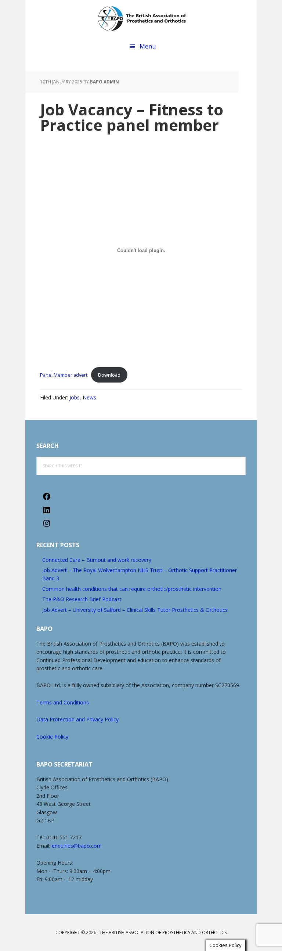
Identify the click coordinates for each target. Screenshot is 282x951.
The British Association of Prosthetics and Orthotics (142, 18)
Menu (148, 46)
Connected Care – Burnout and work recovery (96, 559)
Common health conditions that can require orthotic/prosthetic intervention (131, 588)
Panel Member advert (63, 375)
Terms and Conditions (62, 702)
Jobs (74, 397)
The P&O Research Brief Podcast (82, 599)
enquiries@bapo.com (77, 845)
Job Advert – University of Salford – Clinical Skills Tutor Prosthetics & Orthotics (135, 609)
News (89, 397)
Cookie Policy (52, 736)
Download (109, 375)
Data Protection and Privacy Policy (77, 719)
